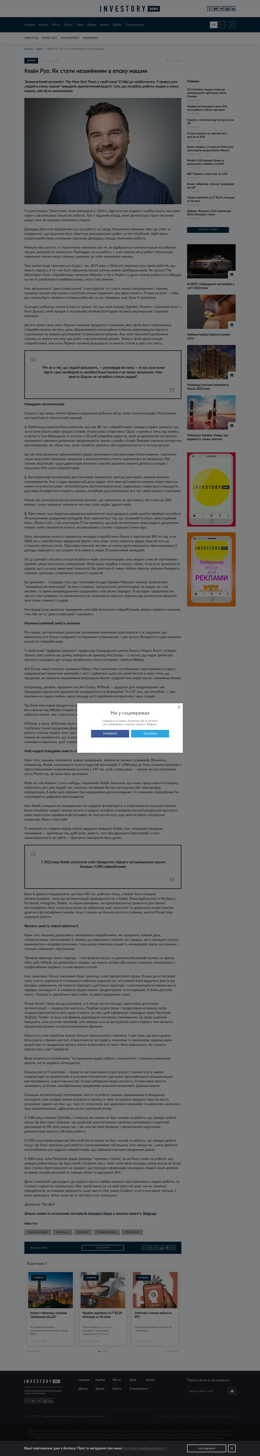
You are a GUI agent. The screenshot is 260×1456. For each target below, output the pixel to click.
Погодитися (206, 1449)
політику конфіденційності (144, 1448)
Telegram (150, 733)
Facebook (110, 733)
